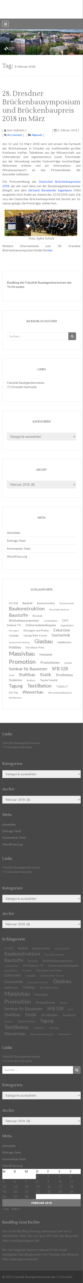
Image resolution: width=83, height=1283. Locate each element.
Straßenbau (64, 675)
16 (49, 1186)
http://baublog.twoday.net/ (20, 1259)
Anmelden (13, 532)
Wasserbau (32, 691)
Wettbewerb (15, 697)
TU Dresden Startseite (22, 387)
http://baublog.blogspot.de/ (21, 1240)
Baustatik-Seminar (59, 609)
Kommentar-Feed (18, 548)
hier (49, 250)
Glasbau (62, 981)
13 (15, 1186)
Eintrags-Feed (16, 540)
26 (4, 1196)
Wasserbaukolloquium (60, 692)
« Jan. (5, 1208)
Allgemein (36, 134)
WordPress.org (17, 556)
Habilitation (64, 642)
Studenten (69, 1015)
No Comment (14, 134)
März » (16, 1208)
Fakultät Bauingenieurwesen (25, 382)
